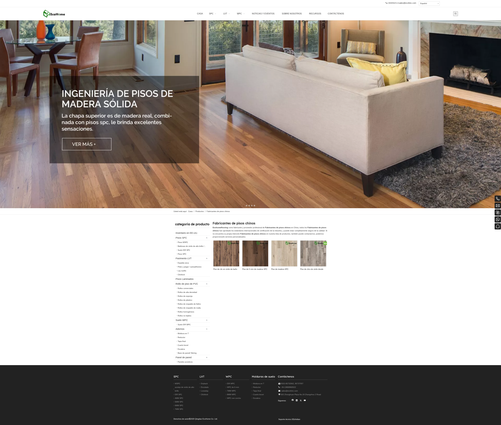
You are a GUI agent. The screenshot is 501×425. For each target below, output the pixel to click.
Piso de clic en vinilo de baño (225, 269)
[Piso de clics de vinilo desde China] (313, 253)
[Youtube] (304, 400)
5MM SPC (179, 402)
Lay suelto (182, 271)
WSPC (177, 383)
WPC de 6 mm (233, 387)
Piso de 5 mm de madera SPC (254, 269)
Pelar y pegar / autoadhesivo (189, 267)
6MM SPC (179, 405)
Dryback (204, 383)
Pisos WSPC (183, 242)
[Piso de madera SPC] (284, 253)
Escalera (181, 349)
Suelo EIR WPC (184, 325)
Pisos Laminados (184, 279)
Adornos (180, 329)
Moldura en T (183, 333)
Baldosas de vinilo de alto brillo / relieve (194, 246)
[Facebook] (292, 400)
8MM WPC (231, 394)
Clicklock (181, 275)
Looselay (204, 391)
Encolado (205, 387)
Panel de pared (184, 357)
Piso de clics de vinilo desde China (311, 269)
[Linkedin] (296, 400)
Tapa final (182, 341)
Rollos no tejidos (184, 316)
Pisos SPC (181, 238)
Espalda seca (183, 263)
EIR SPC (178, 394)
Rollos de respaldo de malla (189, 308)
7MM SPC (179, 409)
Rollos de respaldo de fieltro (189, 304)
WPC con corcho (234, 398)
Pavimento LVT (184, 258)
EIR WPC (231, 383)
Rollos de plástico (185, 300)
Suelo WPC (182, 320)
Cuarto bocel (183, 345)
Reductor (181, 337)
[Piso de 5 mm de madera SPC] (255, 253)
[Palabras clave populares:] (455, 13)
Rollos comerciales (185, 288)
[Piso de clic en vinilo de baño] (226, 253)
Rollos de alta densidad (187, 292)
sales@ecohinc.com (407, 3)
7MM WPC (231, 391)
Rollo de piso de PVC (187, 284)
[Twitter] (300, 400)
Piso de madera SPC (279, 269)
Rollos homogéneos (186, 312)
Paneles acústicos (185, 362)
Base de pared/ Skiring (187, 353)
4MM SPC (179, 398)
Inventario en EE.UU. (187, 233)
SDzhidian (296, 419)
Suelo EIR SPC (184, 250)
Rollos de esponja (185, 296)
